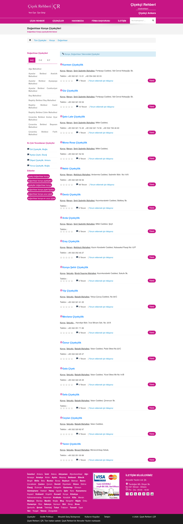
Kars (72, 490)
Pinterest (148, 494)
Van (29, 510)
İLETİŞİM (122, 20)
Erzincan (38, 487)
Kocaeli (57, 494)
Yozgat (35, 510)
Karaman (47, 497)
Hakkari (43, 490)
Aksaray (62, 477)
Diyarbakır (67, 484)
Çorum (49, 484)
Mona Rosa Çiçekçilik (74, 142)
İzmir (47, 474)
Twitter (131, 494)
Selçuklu (70, 273)
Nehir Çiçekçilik (71, 168)
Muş (62, 500)
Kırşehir (49, 494)
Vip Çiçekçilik (70, 290)
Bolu (43, 480)
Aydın (54, 477)
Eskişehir (57, 487)
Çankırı (41, 484)
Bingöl (29, 480)
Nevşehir (69, 500)
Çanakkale (31, 484)
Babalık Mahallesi (82, 296)
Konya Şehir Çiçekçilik (75, 267)
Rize (40, 504)
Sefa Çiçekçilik (70, 394)
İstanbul (31, 474)
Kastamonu (81, 490)
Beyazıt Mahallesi (82, 450)
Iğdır (66, 490)
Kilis (74, 497)
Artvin (47, 477)
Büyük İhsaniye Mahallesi (85, 273)
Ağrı (86, 474)
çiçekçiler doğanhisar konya (39, 185)
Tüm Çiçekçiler (40, 40)
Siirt (64, 504)
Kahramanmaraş (34, 497)
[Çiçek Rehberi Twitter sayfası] (150, 8)
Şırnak (39, 507)
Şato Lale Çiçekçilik (73, 116)
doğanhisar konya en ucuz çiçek (41, 198)
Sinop (70, 504)
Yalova (43, 510)
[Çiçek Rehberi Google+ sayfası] (152, 8)
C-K (40, 60)
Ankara (40, 474)
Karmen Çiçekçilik (72, 64)
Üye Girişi (41, 12)
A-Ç (32, 60)
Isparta (59, 490)
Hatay (51, 490)
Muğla (55, 500)
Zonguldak (52, 510)
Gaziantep (67, 487)
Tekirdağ (48, 507)
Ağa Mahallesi (35, 68)
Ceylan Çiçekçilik (72, 418)
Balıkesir (72, 477)
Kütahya (74, 494)
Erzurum (48, 487)
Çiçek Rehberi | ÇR (148, 516)
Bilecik (81, 477)
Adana (54, 474)
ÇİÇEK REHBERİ (37, 20)
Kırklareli (40, 494)
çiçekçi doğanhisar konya (38, 176)
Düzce (76, 484)
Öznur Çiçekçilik (71, 342)
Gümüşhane (32, 490)
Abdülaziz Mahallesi (82, 174)
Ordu (85, 500)
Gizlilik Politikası (46, 516)
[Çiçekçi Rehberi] (30, 40)
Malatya (30, 500)
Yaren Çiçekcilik (71, 444)
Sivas (77, 504)
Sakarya (47, 504)
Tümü (151, 80)
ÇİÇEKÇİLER (58, 20)
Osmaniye (31, 504)
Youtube (143, 494)
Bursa (57, 480)
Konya (52, 40)
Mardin (47, 500)
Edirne (83, 484)
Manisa (39, 500)
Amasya (30, 477)
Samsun (56, 504)
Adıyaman (63, 474)
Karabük (66, 497)
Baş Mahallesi (35, 95)
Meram (69, 70)
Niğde (78, 500)
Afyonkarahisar (76, 474)
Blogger (135, 494)
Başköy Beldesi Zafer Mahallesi (43, 112)
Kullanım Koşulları (92, 516)
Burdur (50, 480)
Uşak (81, 507)
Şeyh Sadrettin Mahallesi (84, 70)
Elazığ (30, 487)
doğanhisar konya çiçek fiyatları (41, 189)
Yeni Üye (32, 12)
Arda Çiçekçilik (71, 218)
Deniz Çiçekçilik (71, 194)
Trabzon (64, 507)
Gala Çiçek (68, 368)
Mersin (81, 497)
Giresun (77, 487)
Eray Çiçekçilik (70, 241)
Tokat (56, 507)
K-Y (48, 60)
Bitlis (36, 480)
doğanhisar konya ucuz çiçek (40, 194)
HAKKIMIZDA (78, 20)
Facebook (127, 494)
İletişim (107, 516)
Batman (74, 480)
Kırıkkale (57, 497)
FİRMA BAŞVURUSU (101, 20)
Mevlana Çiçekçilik (73, 316)
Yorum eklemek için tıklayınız (101, 80)
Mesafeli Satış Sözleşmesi (69, 516)
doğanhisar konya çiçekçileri (40, 180)
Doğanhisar (63, 40)
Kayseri (30, 494)
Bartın (82, 480)
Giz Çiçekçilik (70, 90)
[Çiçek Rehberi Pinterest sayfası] (155, 8)
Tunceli (73, 507)
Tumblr (139, 494)
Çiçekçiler (31, 516)
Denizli (57, 484)
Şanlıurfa (31, 507)
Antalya (39, 477)
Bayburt (65, 480)
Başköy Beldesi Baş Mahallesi (42, 100)
